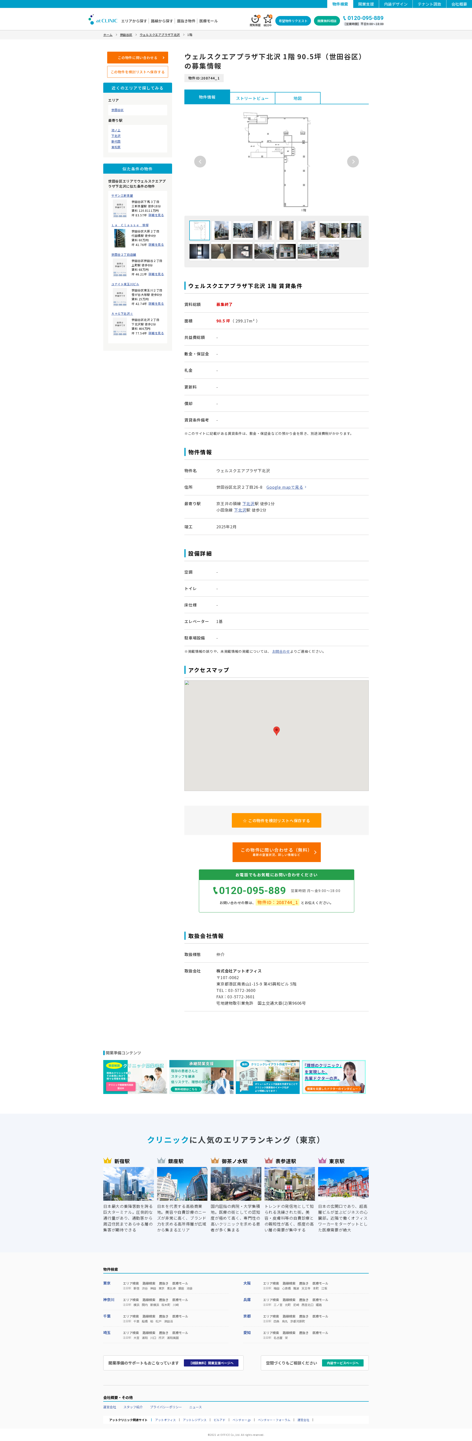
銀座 (181, 1288)
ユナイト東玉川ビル (125, 284)
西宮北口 (307, 1304)
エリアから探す (134, 20)
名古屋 (278, 1337)
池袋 (189, 1288)
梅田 (277, 1288)
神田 (153, 1288)
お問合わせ (281, 651)
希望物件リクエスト (293, 20)
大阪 (247, 1283)
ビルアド (219, 1419)
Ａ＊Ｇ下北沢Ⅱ (122, 313)
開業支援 (366, 4)
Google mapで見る (284, 487)
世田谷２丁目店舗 (123, 254)
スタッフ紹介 (133, 1407)
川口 (153, 1337)
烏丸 (285, 1321)
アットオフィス (165, 1419)
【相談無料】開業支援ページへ (211, 1363)
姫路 (319, 1304)
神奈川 (108, 1299)
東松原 (116, 147)
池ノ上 (116, 130)
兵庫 (247, 1299)
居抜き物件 (186, 20)
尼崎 (296, 1304)
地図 (298, 98)
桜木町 (166, 1304)
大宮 (136, 1337)
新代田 (116, 141)
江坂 (324, 1288)
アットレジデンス (194, 1419)
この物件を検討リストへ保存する (138, 71)
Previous (200, 161)
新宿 (136, 1288)
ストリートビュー (252, 98)
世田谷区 (117, 109)
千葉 (107, 1316)
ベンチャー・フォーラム (274, 1419)
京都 (247, 1316)
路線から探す (162, 20)
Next (353, 161)
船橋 (145, 1321)
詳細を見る (156, 215)
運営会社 (109, 1407)
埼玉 (107, 1332)
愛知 (247, 1332)
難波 (296, 1288)
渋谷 (145, 1288)
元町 (288, 1304)
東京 (107, 1283)
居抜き (164, 1283)
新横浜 (154, 1304)
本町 (316, 1288)
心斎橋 (286, 1288)
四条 (277, 1321)
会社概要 (459, 4)
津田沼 (168, 1321)
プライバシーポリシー (166, 1407)
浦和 (145, 1337)
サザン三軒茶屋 (122, 195)
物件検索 (340, 4)
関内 (145, 1304)
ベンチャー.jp (242, 1419)
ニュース (195, 1407)
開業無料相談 (327, 20)
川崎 (176, 1304)
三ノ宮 (278, 1304)
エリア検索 (131, 1283)
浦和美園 (173, 1337)
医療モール (208, 20)
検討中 (268, 21)
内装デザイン (396, 4)
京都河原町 (297, 1321)
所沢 (161, 1337)
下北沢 (116, 135)
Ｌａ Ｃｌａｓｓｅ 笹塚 (129, 225)
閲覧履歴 (255, 21)
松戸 (159, 1321)
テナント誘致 (429, 4)
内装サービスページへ (343, 1363)
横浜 (136, 1304)
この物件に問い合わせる (138, 57)
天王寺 (306, 1288)
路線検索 (149, 1283)
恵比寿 (171, 1288)
